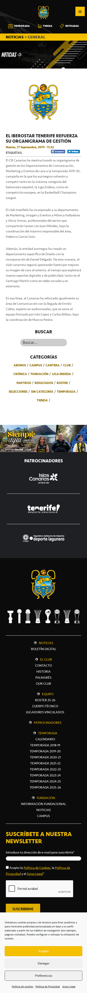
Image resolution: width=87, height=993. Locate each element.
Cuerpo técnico (45, 706)
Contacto (43, 665)
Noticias (46, 643)
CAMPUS (43, 816)
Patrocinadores (48, 722)
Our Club (43, 683)
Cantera (53, 365)
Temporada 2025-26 (45, 787)
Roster (62, 382)
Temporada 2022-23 (45, 769)
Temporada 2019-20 (45, 751)
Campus (35, 365)
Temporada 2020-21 (45, 757)
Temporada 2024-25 (45, 781)
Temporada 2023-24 (45, 775)
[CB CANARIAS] (43, 3)
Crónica (20, 373)
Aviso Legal (68, 987)
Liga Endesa (61, 373)
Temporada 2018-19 (45, 745)
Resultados (44, 382)
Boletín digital (43, 649)
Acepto (43, 951)
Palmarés (43, 677)
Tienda (42, 400)
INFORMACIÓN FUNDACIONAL (43, 804)
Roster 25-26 (45, 700)
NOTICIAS (15, 37)
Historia (43, 671)
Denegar (44, 963)
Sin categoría (42, 391)
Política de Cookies (37, 867)
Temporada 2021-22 (45, 763)
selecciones (18, 391)
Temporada (66, 391)
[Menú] (80, 11)
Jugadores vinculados (45, 712)
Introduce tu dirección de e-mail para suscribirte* (40, 852)
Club (67, 365)
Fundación (39, 373)
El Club (46, 659)
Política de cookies (22, 987)
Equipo (48, 694)
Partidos (24, 382)
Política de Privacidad (47, 987)
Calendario (45, 739)
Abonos (20, 365)
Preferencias (43, 975)
